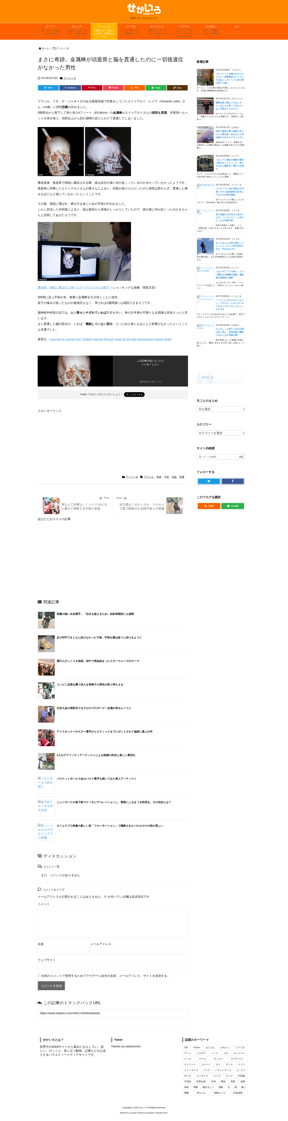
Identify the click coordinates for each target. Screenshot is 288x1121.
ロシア (229, 1075)
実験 (195, 1087)
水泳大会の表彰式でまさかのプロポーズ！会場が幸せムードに (94, 708)
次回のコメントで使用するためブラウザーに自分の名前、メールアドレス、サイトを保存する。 (105, 975)
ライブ (217, 1075)
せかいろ (208, 377)
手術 (166, 476)
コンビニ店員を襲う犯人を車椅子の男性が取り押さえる (90, 684)
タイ (218, 1064)
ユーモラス (202, 1075)
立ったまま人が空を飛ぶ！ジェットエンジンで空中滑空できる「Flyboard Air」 (230, 246)
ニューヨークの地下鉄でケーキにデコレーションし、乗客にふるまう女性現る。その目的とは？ (114, 802)
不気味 (187, 1081)
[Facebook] (232, 481)
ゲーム (202, 1058)
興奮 (186, 1092)
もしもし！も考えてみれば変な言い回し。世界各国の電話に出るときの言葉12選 (230, 332)
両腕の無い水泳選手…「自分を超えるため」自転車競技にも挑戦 (95, 613)
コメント (44, 904)
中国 (213, 1081)
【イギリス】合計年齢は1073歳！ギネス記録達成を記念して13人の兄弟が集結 (230, 191)
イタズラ (201, 1053)
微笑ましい (208, 1087)
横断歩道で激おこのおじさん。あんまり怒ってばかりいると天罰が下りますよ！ (230, 105)
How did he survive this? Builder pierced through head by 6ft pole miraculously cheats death (111, 339)
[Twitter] (209, 481)
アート (187, 1053)
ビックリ (241, 1070)
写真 (233, 1081)
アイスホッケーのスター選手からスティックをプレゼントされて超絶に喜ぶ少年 (105, 731)
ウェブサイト (47, 960)
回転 (186, 1087)
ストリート (190, 1064)
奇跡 (158, 476)
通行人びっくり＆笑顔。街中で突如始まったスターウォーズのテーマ (98, 661)
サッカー (218, 1058)
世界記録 (201, 1081)
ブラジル (149, 476)
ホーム (45, 48)
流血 (174, 476)
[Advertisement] (66, 437)
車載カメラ (220, 1092)
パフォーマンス (223, 1070)
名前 (41, 944)
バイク (206, 1070)
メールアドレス (100, 944)
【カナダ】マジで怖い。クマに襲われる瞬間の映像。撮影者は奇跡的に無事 (230, 274)
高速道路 (237, 1092)
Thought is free (161, 1113)
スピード (205, 1064)
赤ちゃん (201, 1092)
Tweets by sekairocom (126, 1046)
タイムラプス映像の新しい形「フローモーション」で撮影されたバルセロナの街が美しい (110, 825)
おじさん (210, 1047)
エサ (226, 1053)
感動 (220, 1087)
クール (187, 1058)
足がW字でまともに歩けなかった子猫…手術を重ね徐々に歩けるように (99, 637)
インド (214, 1053)
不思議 (241, 1075)
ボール (187, 1075)
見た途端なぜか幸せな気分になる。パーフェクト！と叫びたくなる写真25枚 (230, 217)
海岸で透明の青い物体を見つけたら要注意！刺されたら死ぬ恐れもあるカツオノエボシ (230, 134)
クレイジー (239, 1053)
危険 (242, 1081)
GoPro (196, 1047)
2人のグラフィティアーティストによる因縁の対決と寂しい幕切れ (96, 755)
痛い (243, 1087)
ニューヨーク (191, 1070)
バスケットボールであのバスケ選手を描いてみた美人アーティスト (97, 778)
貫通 (181, 476)
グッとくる (62, 48)
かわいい (225, 1047)
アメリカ (240, 1047)
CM (186, 1047)
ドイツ (241, 1064)
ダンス (229, 1064)
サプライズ (236, 1058)
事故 (223, 1081)
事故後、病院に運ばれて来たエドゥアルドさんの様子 (74, 287)
